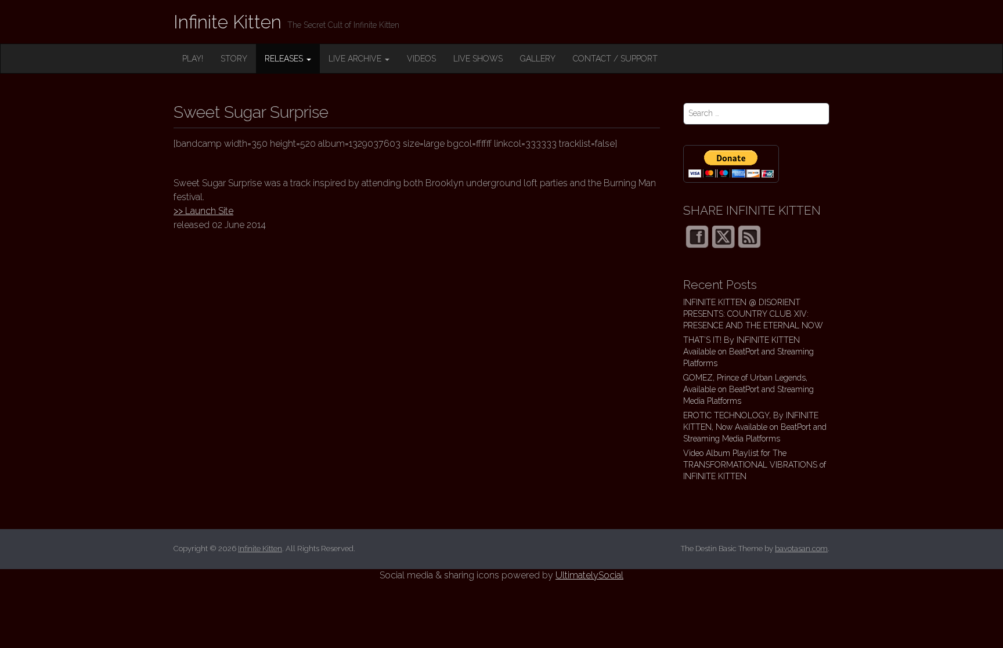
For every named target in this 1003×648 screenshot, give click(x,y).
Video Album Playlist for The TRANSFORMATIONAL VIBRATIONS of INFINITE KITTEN (754, 464)
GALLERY (537, 58)
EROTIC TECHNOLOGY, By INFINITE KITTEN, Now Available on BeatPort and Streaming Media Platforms (755, 427)
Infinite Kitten (228, 21)
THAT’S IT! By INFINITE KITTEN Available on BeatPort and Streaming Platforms (748, 351)
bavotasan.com (801, 548)
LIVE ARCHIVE (356, 58)
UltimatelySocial (589, 575)
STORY (234, 58)
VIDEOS (421, 58)
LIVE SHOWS (478, 58)
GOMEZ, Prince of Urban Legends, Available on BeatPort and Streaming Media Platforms (748, 389)
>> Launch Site (203, 210)
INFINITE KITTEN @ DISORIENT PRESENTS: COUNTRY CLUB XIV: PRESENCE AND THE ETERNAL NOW (753, 314)
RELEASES (285, 58)
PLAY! (192, 58)
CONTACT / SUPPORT (615, 58)
